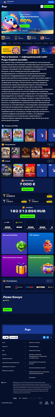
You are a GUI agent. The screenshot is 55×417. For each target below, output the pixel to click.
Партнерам (32, 377)
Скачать (51, 2)
